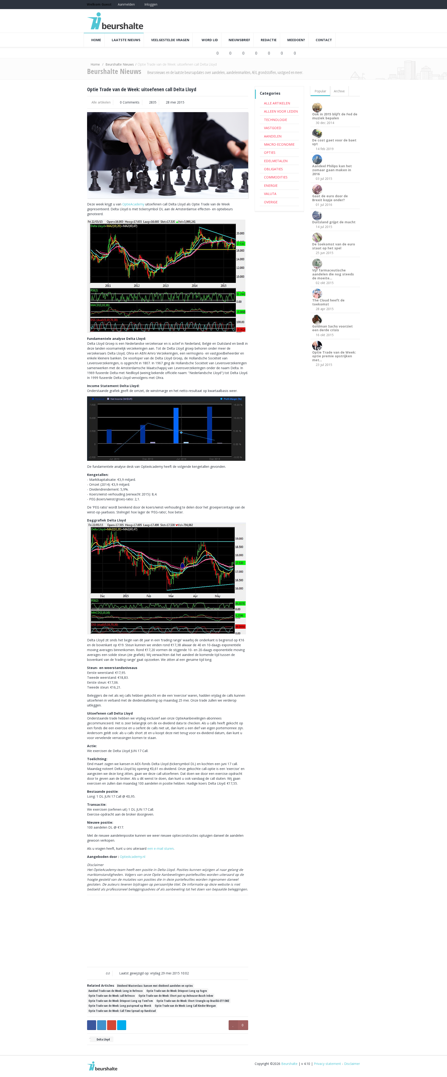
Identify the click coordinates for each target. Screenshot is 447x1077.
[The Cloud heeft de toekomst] (318, 293)
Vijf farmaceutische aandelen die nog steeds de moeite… (333, 274)
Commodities (276, 177)
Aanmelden (126, 4)
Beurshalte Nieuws (119, 64)
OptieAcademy (133, 204)
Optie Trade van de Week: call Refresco (111, 995)
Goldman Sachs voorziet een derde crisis (332, 328)
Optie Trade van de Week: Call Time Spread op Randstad (122, 1011)
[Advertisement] (167, 931)
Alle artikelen (101, 102)
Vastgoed (272, 128)
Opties (269, 152)
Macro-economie (279, 144)
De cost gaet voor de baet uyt (334, 142)
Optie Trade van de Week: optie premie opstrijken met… (334, 356)
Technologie (275, 119)
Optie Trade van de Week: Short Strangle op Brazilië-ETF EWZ (192, 1001)
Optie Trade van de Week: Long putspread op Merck (119, 1005)
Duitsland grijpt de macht (334, 222)
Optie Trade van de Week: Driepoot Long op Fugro (176, 991)
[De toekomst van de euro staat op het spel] (318, 237)
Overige (271, 202)
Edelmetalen (276, 161)
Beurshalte (289, 1063)
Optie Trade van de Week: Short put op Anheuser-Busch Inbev (176, 995)
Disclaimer (352, 1063)
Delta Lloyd (103, 1039)
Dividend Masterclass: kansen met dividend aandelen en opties (155, 985)
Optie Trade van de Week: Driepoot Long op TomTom (120, 1001)
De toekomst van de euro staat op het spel (333, 246)
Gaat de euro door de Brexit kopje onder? (330, 198)
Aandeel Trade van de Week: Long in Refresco (115, 991)
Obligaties (273, 169)
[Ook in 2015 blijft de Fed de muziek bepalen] (318, 107)
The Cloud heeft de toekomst (328, 302)
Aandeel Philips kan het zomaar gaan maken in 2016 (332, 170)
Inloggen (150, 4)
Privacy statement (327, 1063)
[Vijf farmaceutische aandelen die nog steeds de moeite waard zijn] (318, 263)
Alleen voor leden (281, 111)
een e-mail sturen (160, 848)
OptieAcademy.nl (132, 856)
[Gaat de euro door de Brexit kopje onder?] (318, 189)
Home (95, 64)
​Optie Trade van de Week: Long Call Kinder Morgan (185, 1005)
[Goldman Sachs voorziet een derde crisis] (318, 319)
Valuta (270, 193)
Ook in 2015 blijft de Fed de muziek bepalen (334, 116)
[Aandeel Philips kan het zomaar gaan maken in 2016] (318, 159)
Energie (271, 185)
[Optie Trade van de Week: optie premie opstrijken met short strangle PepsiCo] (318, 345)
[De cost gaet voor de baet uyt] (318, 133)
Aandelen (272, 136)
